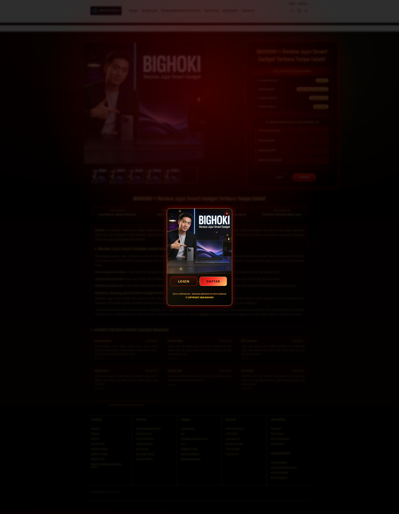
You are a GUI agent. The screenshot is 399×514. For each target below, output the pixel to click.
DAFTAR (213, 281)
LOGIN (184, 281)
